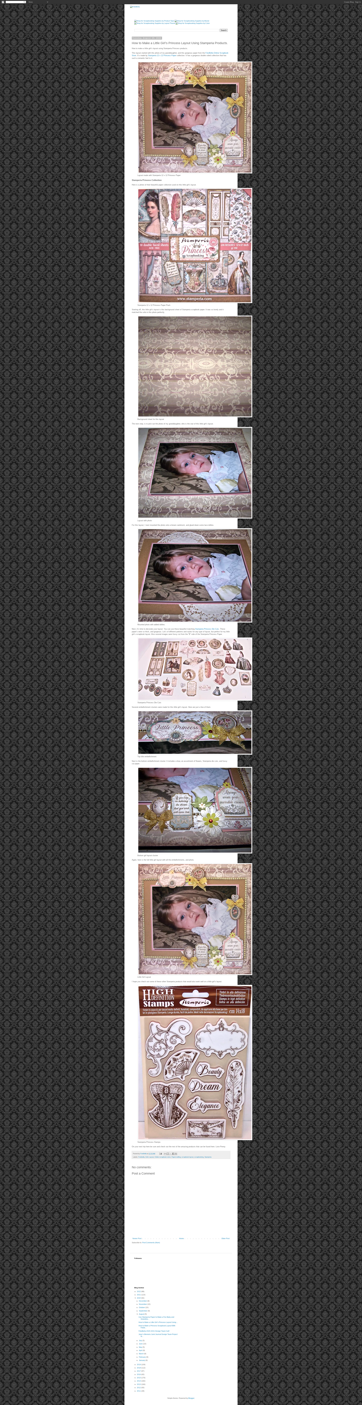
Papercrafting (176, 1157)
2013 (139, 1384)
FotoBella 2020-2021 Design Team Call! (154, 1331)
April (141, 1350)
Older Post (225, 1239)
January (142, 1360)
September (143, 1311)
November (143, 1304)
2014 (139, 1381)
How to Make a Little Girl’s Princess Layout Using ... (158, 1322)
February (142, 1357)
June (141, 1344)
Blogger (191, 1398)
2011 (139, 1391)
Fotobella (141, 1157)
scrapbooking (199, 1157)
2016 (139, 1374)
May (141, 1347)
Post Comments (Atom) (151, 1243)
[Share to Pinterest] (175, 1153)
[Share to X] (170, 1153)
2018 (139, 1368)
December (143, 1301)
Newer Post (136, 1239)
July (140, 1341)
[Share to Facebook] (173, 1153)
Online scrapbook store (163, 1157)
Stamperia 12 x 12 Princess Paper (162, 55)
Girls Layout (149, 1157)
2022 (139, 1292)
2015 (139, 1378)
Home (181, 1239)
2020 (139, 1298)
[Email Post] (160, 1153)
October (142, 1307)
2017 (139, 1371)
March (141, 1354)
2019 (139, 1365)
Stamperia (207, 1157)
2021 (139, 1295)
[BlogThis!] (167, 1153)
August (142, 1314)
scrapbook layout (187, 1157)
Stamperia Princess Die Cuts (207, 629)
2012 (139, 1388)
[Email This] (165, 1153)
